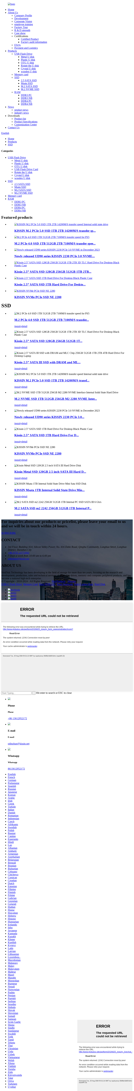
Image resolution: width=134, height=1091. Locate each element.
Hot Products (58, 581)
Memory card (21, 74)
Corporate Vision (23, 21)
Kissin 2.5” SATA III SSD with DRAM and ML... (47, 362)
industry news (21, 112)
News (11, 106)
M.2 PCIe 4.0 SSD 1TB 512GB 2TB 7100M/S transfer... (51, 320)
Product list (20, 118)
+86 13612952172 (17, 718)
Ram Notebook (65, 584)
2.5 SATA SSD (29, 80)
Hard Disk (99, 584)
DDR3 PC (26, 95)
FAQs (17, 45)
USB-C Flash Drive (11, 584)
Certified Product (30, 39)
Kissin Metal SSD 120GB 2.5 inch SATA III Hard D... (50, 471)
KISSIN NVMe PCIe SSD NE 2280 (37, 297)
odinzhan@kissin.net (18, 743)
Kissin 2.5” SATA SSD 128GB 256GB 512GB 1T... (48, 341)
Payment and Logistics (26, 48)
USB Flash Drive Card (26, 169)
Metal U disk (27, 56)
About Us (13, 12)
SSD (16, 77)
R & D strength (22, 30)
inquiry (18, 326)
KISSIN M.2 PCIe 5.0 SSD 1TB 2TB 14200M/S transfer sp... (55, 230)
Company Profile (23, 15)
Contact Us (13, 127)
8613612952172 (16, 768)
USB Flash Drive (23, 53)
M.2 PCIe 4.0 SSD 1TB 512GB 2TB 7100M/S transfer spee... (55, 243)
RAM (17, 92)
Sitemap (71, 581)
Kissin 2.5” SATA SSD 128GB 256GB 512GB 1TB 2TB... (52, 271)
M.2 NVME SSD (30, 89)
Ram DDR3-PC (47, 584)
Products (12, 50)
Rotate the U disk (30, 65)
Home (11, 9)
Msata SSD (27, 83)
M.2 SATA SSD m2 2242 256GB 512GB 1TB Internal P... (53, 508)
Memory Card (30, 584)
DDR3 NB (26, 98)
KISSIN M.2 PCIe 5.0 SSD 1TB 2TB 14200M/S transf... (51, 380)
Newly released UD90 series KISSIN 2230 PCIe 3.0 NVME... (54, 256)
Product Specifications (25, 121)
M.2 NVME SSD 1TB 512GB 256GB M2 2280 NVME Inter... (55, 399)
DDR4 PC (26, 101)
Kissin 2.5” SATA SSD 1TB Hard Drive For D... (46, 435)
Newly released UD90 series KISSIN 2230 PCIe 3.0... (49, 417)
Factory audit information (34, 42)
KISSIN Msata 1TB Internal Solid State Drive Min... (49, 490)
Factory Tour (21, 27)
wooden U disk (29, 71)
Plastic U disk (28, 59)
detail (24, 326)
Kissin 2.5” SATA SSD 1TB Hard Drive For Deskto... (50, 284)
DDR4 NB (26, 104)
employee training (23, 24)
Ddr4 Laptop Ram (83, 584)
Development (21, 18)
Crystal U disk (28, 68)
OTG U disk (27, 62)
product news (21, 109)
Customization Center (25, 124)
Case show (20, 33)
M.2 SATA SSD (29, 86)
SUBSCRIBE (8, 533)
